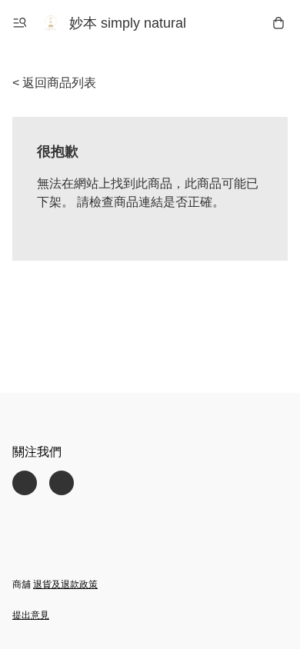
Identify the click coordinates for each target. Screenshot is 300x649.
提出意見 (30, 615)
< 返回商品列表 (54, 82)
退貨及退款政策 (65, 584)
